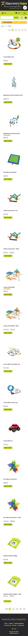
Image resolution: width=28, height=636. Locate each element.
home (5, 623)
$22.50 (5, 559)
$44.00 (5, 483)
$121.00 (6, 368)
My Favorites (22, 17)
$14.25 (5, 445)
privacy (15, 625)
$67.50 (5, 596)
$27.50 (5, 214)
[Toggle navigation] (25, 13)
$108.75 (6, 99)
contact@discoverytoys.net (15, 8)
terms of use (8, 625)
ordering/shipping (19, 623)
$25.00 (5, 176)
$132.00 (6, 521)
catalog (11, 623)
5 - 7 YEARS (8, 26)
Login (19, 13)
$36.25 (5, 291)
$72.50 (12, 329)
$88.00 (12, 521)
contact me (21, 625)
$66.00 (5, 406)
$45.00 (12, 596)
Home (2, 26)
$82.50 (5, 253)
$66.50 (5, 138)
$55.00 (5, 61)
